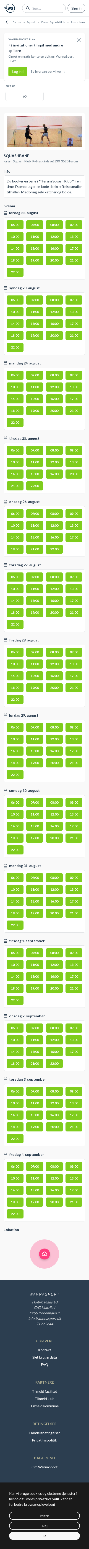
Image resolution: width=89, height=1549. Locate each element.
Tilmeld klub (45, 1398)
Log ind (18, 71)
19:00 (35, 260)
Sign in (76, 8)
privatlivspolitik (49, 1499)
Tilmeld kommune (44, 1406)
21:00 (74, 260)
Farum (17, 22)
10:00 (15, 237)
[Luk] (78, 40)
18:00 (15, 260)
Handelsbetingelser (44, 1433)
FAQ (44, 1364)
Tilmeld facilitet (44, 1391)
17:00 (74, 248)
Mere (44, 1515)
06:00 (15, 225)
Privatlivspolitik (44, 1440)
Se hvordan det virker (48, 71)
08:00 (54, 225)
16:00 (54, 248)
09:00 (74, 225)
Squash (31, 22)
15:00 (35, 248)
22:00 (15, 272)
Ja (44, 1536)
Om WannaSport (44, 1467)
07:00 (35, 225)
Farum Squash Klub (53, 22)
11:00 (35, 237)
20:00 (54, 260)
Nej (44, 1525)
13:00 (74, 237)
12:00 (54, 237)
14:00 (15, 248)
